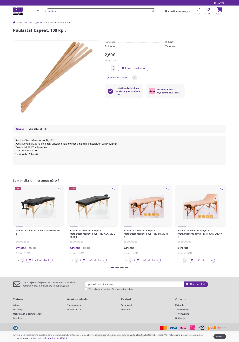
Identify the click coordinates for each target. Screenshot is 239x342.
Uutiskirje (180, 318)
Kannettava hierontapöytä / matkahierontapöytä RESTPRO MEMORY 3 (200, 233)
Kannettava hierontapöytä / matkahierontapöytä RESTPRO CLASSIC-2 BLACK (92, 233)
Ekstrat (126, 299)
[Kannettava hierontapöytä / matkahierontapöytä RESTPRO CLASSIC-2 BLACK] (92, 206)
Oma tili (180, 299)
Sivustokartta (74, 309)
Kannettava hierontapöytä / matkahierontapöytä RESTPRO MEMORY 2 (146, 233)
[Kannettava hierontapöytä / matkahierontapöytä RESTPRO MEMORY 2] (146, 206)
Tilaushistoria (182, 309)
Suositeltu (126, 309)
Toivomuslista (182, 313)
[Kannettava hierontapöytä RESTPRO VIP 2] (38, 206)
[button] (14, 225)
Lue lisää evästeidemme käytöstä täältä (48, 337)
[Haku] (153, 11)
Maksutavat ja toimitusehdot (27, 313)
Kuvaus (19, 129)
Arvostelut (37, 129)
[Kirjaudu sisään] (198, 10)
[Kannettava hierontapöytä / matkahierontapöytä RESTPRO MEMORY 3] (201, 206)
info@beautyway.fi (179, 11)
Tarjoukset (126, 305)
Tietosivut (20, 299)
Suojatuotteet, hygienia (30, 22)
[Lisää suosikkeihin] (59, 189)
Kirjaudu (179, 305)
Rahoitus (17, 318)
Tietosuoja (18, 309)
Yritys (16, 305)
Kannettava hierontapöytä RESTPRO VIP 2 (38, 232)
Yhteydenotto (74, 305)
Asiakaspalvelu (77, 299)
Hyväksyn (219, 336)
